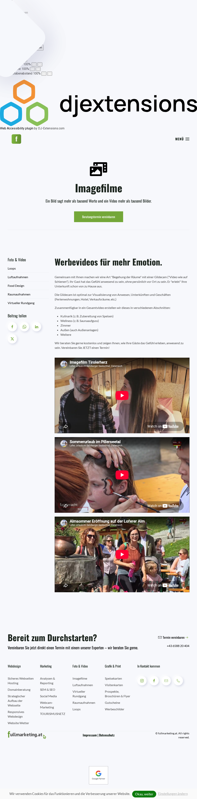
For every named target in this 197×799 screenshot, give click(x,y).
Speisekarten (113, 678)
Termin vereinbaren (173, 637)
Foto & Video (17, 259)
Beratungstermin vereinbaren (98, 216)
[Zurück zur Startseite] (18, 139)
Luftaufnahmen (18, 277)
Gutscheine (112, 702)
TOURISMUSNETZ (52, 713)
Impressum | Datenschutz (98, 735)
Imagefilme (80, 678)
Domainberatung (19, 689)
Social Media (48, 696)
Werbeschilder (114, 709)
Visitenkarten (114, 685)
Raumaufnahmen (19, 294)
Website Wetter (18, 723)
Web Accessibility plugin (16, 128)
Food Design (16, 285)
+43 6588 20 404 (178, 646)
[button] (182, 139)
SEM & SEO (47, 689)
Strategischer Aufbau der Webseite (16, 700)
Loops (12, 268)
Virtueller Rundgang (21, 303)
